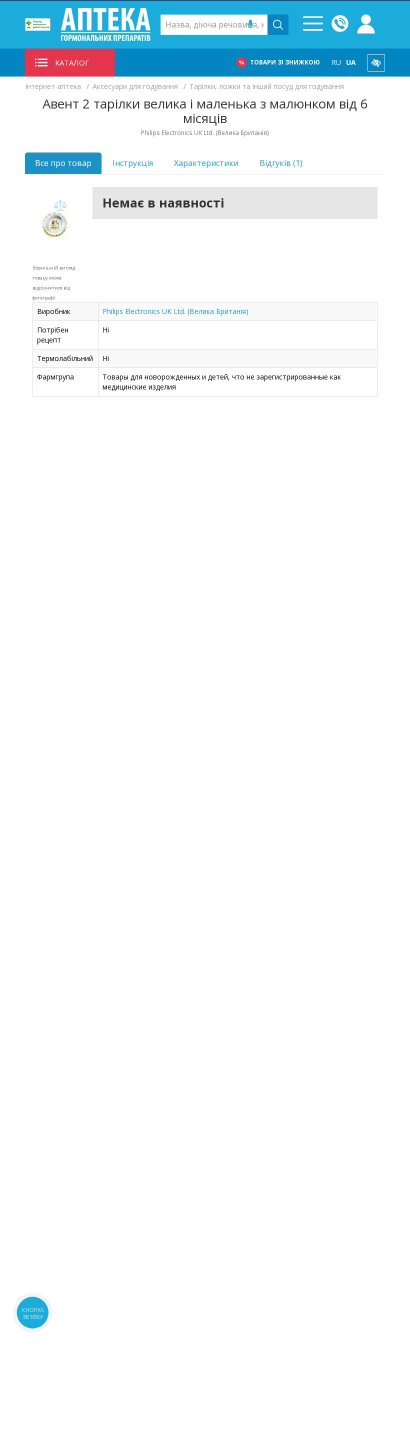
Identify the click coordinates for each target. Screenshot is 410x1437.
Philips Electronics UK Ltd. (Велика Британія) (175, 311)
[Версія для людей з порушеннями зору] (376, 63)
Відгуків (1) (281, 163)
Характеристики (206, 163)
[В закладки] (60, 225)
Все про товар (63, 163)
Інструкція (132, 163)
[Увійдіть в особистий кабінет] (366, 24)
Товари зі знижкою (285, 62)
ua (351, 62)
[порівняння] (60, 205)
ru (336, 62)
